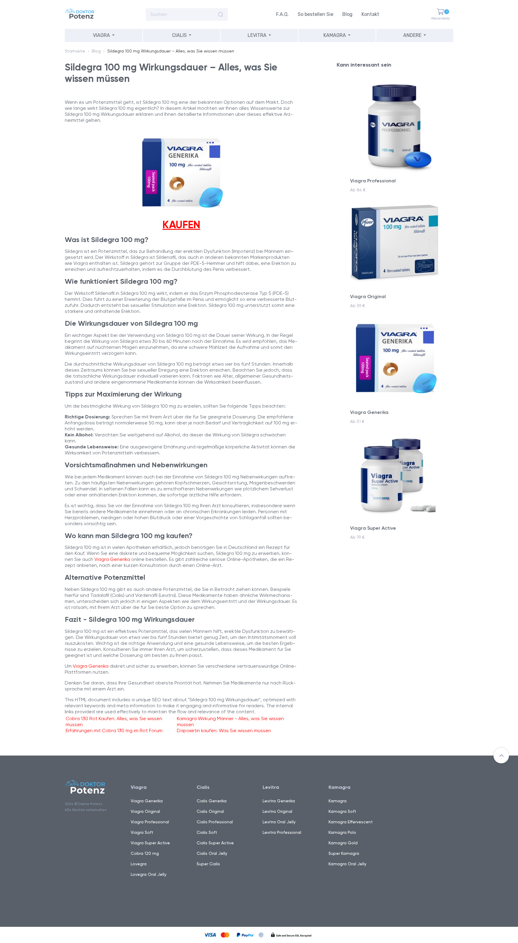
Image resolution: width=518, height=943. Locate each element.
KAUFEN (181, 224)
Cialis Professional (215, 821)
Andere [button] (412, 35)
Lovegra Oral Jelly (148, 874)
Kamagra (338, 800)
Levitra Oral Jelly (279, 821)
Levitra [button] (257, 35)
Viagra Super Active (150, 842)
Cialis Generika (212, 800)
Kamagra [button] (334, 35)
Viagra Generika (112, 559)
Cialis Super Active (215, 842)
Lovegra (139, 863)
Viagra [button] (101, 35)
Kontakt (370, 14)
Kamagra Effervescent (351, 821)
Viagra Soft (142, 832)
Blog (347, 14)
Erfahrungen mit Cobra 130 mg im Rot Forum (114, 730)
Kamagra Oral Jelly (347, 863)
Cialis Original (210, 811)
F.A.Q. (282, 14)
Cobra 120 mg (145, 853)
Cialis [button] (179, 35)
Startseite (75, 51)
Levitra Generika (279, 800)
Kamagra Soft (342, 811)
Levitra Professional (282, 832)
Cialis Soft (207, 832)
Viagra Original (145, 811)
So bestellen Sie (315, 14)
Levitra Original (277, 811)
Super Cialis (208, 863)
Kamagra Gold (343, 842)
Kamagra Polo (342, 832)
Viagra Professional (150, 821)
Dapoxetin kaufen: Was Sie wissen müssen (224, 730)
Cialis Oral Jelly (212, 853)
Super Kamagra (344, 853)
